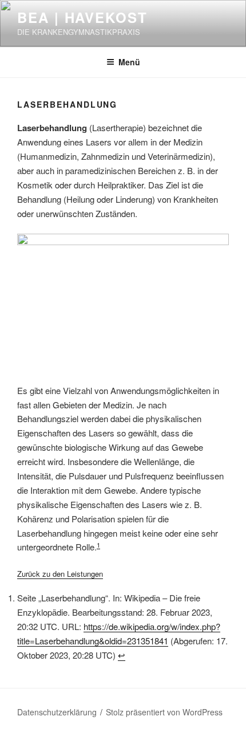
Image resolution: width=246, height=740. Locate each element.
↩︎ (121, 655)
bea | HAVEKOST (82, 17)
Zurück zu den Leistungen (60, 573)
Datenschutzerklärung (57, 712)
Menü (129, 62)
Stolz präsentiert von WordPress (164, 712)
